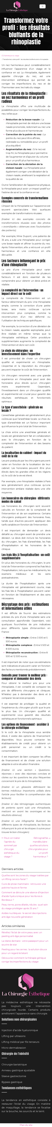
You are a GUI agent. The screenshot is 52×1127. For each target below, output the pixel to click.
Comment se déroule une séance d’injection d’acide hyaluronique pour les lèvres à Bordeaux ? (25, 896)
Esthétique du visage (11, 56)
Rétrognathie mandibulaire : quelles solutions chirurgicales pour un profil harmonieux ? (38, 847)
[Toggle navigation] (42, 6)
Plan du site (26, 1125)
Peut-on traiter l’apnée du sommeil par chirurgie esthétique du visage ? (12, 847)
